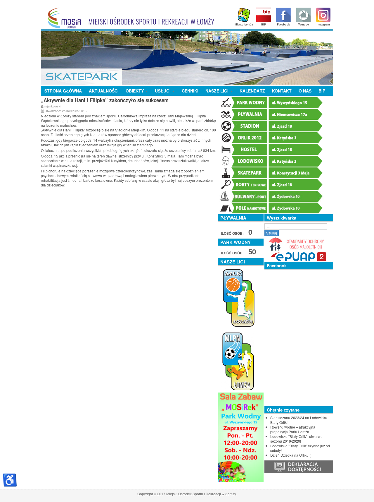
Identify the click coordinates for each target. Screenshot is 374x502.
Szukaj (271, 232)
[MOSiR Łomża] (129, 18)
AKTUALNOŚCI (104, 91)
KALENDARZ (252, 91)
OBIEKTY (135, 91)
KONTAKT (282, 91)
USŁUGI (163, 91)
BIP (321, 91)
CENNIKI (190, 91)
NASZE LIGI (217, 91)
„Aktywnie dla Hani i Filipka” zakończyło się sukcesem (105, 100)
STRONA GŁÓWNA (63, 91)
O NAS (305, 91)
